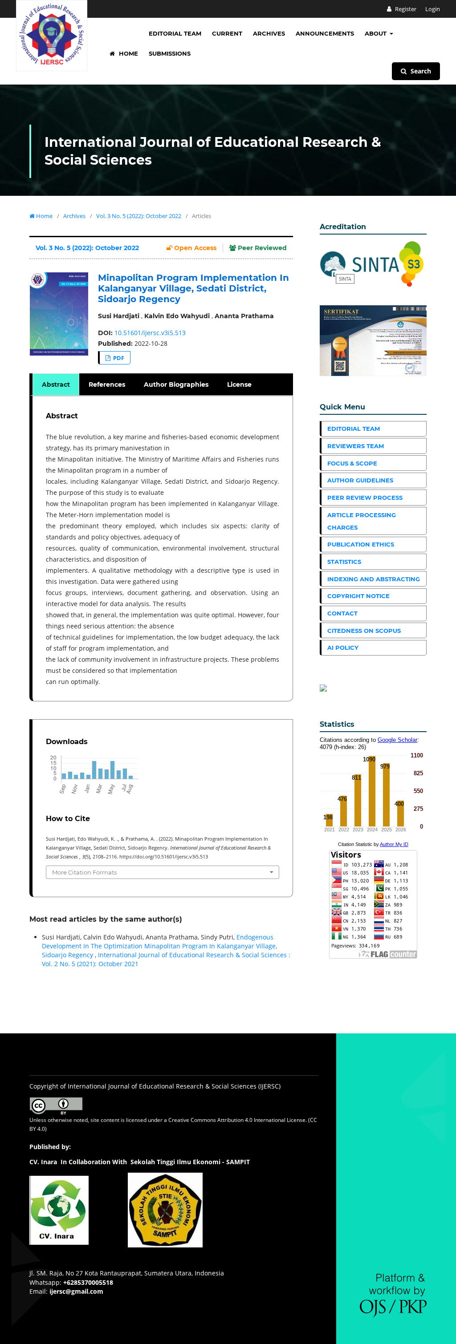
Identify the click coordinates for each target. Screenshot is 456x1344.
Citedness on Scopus (364, 630)
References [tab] (107, 385)
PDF (118, 358)
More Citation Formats (84, 872)
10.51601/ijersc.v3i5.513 (150, 332)
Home (127, 53)
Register (405, 9)
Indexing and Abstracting (373, 579)
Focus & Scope (352, 463)
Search (420, 71)
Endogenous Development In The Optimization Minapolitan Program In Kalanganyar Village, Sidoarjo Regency (159, 946)
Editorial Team (175, 33)
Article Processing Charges (361, 521)
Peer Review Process (365, 497)
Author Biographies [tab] (176, 385)
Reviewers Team (355, 445)
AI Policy (342, 647)
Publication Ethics (360, 544)
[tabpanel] (163, 548)
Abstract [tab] (56, 385)
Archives (269, 33)
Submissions (170, 53)
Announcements (325, 33)
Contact (342, 613)
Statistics (344, 561)
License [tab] (239, 385)
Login (432, 9)
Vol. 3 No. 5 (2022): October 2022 (138, 216)
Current (227, 33)
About (376, 33)
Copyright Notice (358, 595)
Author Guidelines (360, 480)
